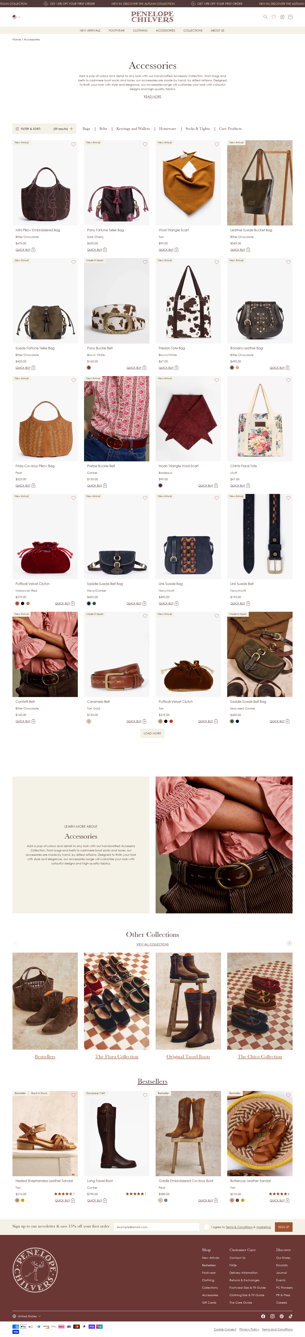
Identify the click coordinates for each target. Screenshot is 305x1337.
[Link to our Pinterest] (282, 1316)
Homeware (167, 129)
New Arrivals (210, 1257)
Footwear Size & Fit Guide (247, 1287)
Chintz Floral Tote (243, 466)
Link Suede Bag (171, 584)
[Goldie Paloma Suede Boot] (165, 1200)
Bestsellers (152, 1081)
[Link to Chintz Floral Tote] (260, 418)
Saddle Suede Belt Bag (105, 584)
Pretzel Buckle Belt (101, 466)
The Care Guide (240, 1302)
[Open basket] (290, 17)
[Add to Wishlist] (74, 144)
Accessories (165, 30)
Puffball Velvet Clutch (33, 584)
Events (280, 1280)
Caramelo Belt (98, 702)
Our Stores (283, 1257)
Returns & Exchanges (244, 1280)
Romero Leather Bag (246, 348)
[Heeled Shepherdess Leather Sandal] (17, 1200)
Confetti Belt (25, 702)
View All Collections (152, 944)
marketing (263, 1227)
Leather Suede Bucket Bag (251, 230)
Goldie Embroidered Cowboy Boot (186, 1181)
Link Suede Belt (242, 584)
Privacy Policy (249, 1329)
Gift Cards (209, 1302)
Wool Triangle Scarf (174, 230)
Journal (281, 1272)
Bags (86, 129)
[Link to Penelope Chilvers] (152, 17)
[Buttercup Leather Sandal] (232, 1200)
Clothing (140, 30)
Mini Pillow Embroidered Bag (38, 230)
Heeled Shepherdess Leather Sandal (44, 1181)
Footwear (117, 30)
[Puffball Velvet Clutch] (17, 603)
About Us (217, 30)
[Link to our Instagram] (272, 1316)
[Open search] (266, 17)
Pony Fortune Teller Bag (105, 230)
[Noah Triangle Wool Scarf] (160, 485)
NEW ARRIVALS (90, 30)
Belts (103, 129)
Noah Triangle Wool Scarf (179, 466)
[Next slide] (289, 943)
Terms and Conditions (277, 1329)
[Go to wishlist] (274, 17)
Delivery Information (243, 1272)
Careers (281, 1302)
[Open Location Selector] (16, 17)
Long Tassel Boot (100, 1181)
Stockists (282, 1265)
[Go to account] (282, 17)
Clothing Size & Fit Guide (246, 1295)
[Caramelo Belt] (88, 721)
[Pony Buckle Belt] (88, 367)
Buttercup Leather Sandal (250, 1181)
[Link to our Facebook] (263, 1316)
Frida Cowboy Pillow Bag (35, 466)
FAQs (233, 1265)
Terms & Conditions (239, 1227)
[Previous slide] (15, 943)
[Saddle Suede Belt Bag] (88, 603)
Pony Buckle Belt (100, 348)
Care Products (230, 129)
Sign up (283, 1227)
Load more (154, 733)
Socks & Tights (198, 129)
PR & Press (283, 1295)
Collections (193, 30)
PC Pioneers (284, 1287)
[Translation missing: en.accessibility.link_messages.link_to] (35, 1270)
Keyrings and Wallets (133, 129)
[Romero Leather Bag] (232, 367)
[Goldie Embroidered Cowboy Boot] (160, 1200)
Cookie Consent (225, 1329)
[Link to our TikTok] (291, 1316)
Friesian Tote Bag (172, 348)
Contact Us (237, 1257)
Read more (152, 96)
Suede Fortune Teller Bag (35, 348)
